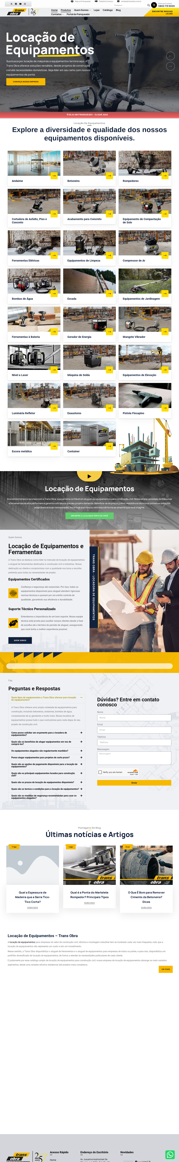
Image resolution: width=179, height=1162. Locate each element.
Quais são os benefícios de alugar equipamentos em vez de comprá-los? (41, 742)
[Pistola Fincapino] (165, 408)
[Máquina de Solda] (109, 369)
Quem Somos (81, 10)
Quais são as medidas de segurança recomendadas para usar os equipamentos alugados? (43, 796)
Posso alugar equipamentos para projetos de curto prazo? (40, 757)
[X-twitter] (11, 4)
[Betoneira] (109, 175)
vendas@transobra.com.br (131, 1)
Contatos (56, 14)
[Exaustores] (109, 408)
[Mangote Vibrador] (165, 331)
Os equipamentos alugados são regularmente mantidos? (39, 751)
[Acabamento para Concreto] (109, 213)
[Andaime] (54, 175)
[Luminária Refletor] (54, 408)
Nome (100, 712)
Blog (118, 10)
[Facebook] (16, 4)
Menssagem (103, 749)
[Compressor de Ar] (165, 255)
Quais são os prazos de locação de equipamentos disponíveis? (42, 782)
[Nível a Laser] (54, 369)
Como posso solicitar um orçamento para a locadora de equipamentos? (39, 733)
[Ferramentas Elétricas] (54, 255)
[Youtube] (20, 4)
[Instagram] (25, 4)
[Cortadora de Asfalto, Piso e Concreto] (54, 213)
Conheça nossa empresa (24, 101)
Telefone (101, 737)
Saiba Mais (32, 907)
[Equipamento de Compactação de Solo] (165, 213)
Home (54, 10)
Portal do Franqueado (78, 14)
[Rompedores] (165, 175)
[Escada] (109, 293)
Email (100, 724)
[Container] (109, 446)
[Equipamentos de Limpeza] (109, 255)
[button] (47, 698)
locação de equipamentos (22, 942)
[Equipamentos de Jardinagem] (165, 293)
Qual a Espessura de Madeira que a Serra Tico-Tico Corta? (32, 897)
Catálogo (108, 10)
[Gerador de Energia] (109, 331)
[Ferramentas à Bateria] (54, 331)
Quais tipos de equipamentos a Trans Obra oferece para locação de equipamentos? (43, 698)
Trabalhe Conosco (106, 1)
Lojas (97, 10)
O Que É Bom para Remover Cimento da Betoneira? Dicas (146, 897)
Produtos (66, 10)
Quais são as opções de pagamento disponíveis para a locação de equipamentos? (44, 765)
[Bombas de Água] (54, 293)
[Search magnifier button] (149, 5)
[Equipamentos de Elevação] (165, 369)
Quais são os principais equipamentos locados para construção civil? (43, 774)
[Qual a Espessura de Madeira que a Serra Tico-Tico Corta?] (32, 865)
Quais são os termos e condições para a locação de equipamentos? (45, 789)
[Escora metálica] (54, 446)
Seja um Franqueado (83, 1)
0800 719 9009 (166, 6)
